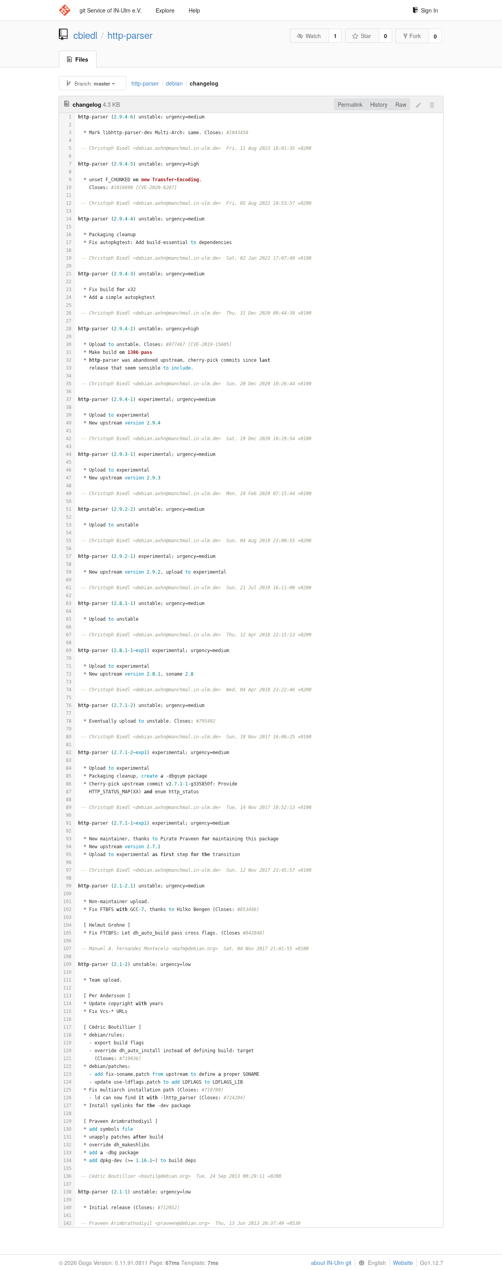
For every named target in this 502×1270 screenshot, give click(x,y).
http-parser (130, 35)
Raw (400, 104)
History (378, 104)
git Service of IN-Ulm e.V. (111, 10)
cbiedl (85, 35)
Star (366, 36)
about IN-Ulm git (331, 1262)
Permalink (350, 104)
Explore (165, 10)
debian (174, 83)
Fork (415, 36)
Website (403, 1262)
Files (81, 59)
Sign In (429, 10)
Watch (313, 36)
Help (194, 10)
